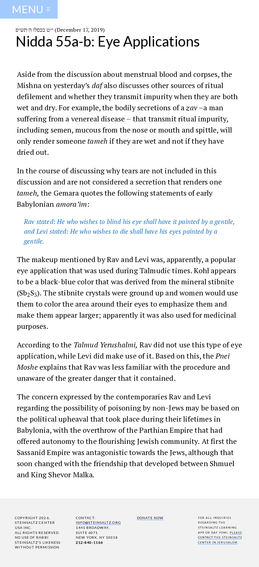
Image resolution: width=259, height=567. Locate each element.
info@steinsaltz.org (98, 522)
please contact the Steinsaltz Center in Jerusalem (220, 537)
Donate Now (150, 518)
